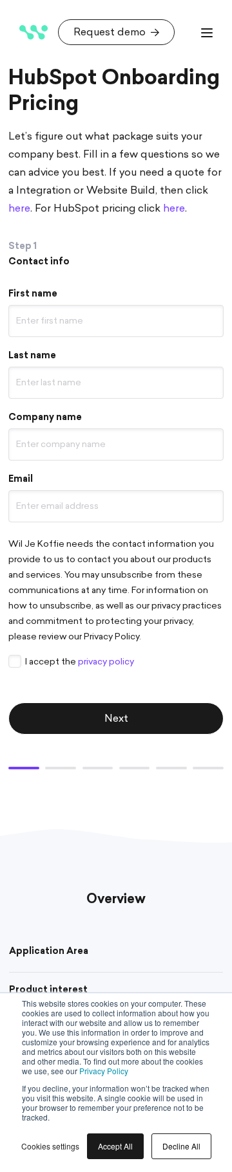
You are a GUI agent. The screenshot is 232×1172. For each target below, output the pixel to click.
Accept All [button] (115, 1145)
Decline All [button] (181, 1145)
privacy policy (106, 661)
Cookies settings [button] (50, 1145)
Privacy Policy (103, 1070)
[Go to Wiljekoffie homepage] (33, 32)
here (174, 208)
